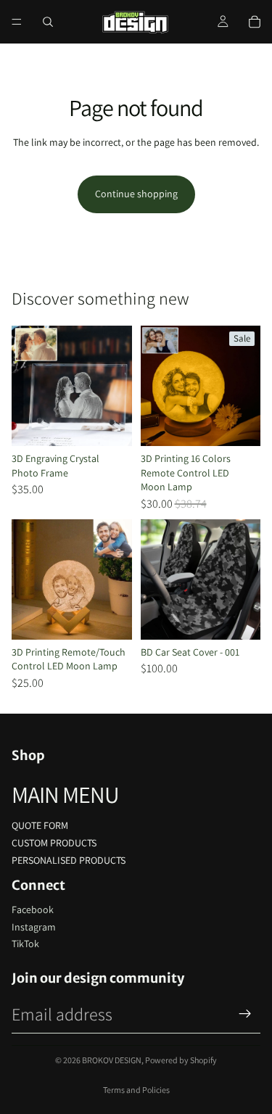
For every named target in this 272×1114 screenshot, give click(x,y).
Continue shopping (136, 193)
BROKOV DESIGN (111, 1060)
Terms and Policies (136, 1089)
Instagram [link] (34, 926)
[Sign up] (245, 1014)
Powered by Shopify (181, 1060)
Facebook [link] (33, 909)
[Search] (48, 22)
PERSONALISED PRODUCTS (68, 860)
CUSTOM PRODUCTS (54, 842)
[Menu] (16, 21)
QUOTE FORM (40, 825)
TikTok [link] (25, 943)
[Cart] (255, 22)
